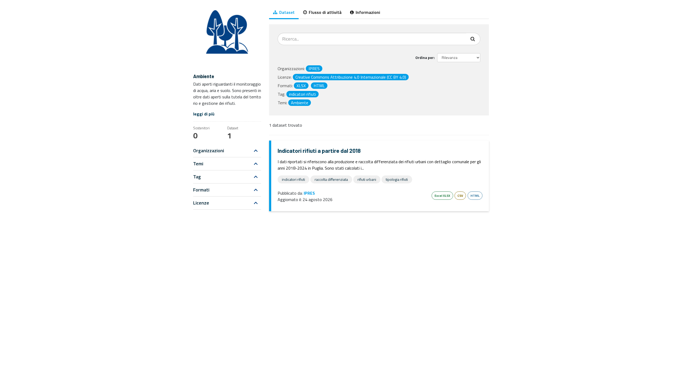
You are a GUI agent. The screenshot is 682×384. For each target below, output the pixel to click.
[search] (473, 39)
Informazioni (367, 12)
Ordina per (424, 57)
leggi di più (203, 114)
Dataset (286, 12)
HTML (475, 195)
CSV (460, 195)
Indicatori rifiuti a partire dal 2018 (319, 150)
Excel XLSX (442, 195)
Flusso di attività (325, 12)
